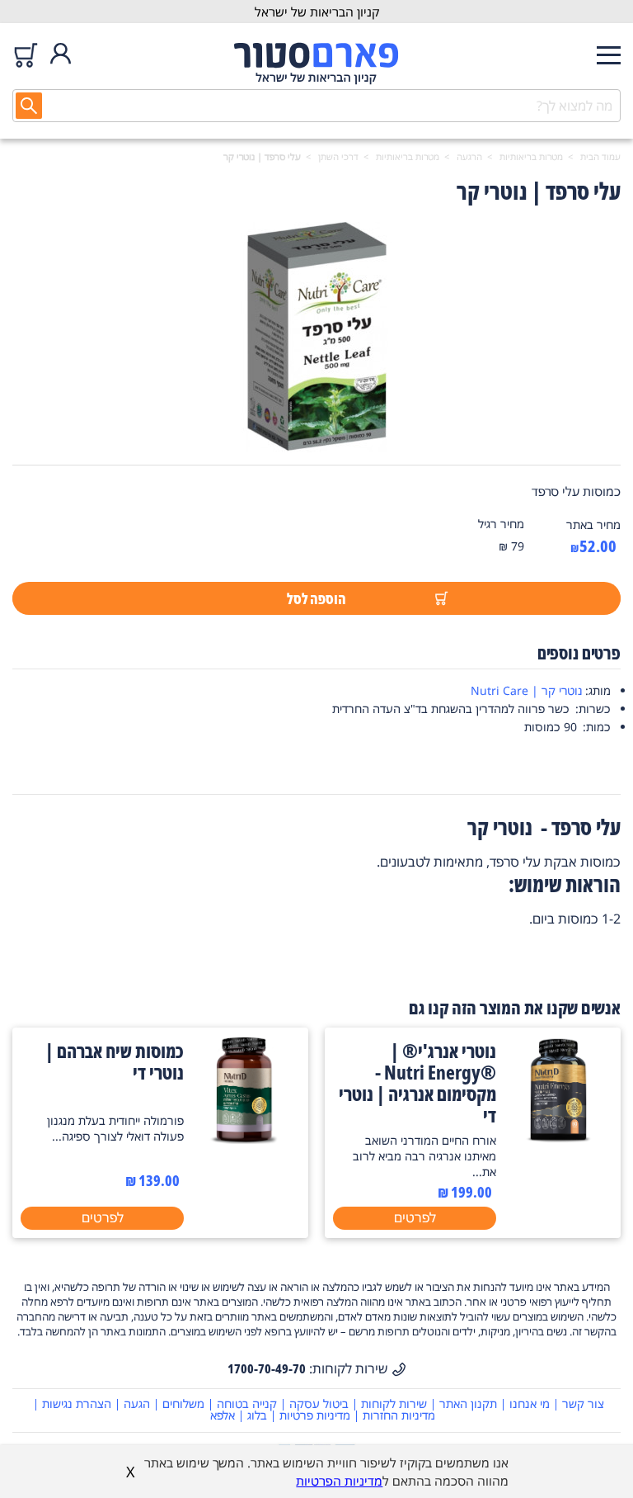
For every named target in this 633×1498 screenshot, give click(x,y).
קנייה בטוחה (247, 1403)
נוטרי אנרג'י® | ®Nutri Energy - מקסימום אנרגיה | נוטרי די (417, 1082)
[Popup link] (316, 339)
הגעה (137, 1403)
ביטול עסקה (319, 1403)
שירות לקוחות (394, 1403)
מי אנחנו (529, 1403)
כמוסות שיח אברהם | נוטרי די (114, 1061)
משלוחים (183, 1403)
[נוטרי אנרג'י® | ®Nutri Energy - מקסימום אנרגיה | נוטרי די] (558, 1139)
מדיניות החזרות (399, 1415)
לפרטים (415, 1217)
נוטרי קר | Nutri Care (527, 690)
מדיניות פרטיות (314, 1415)
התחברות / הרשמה (60, 55)
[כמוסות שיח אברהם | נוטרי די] (246, 1139)
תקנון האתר (468, 1403)
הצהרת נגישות (76, 1403)
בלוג (257, 1415)
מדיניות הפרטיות (339, 1480)
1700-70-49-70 (266, 1368)
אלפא (222, 1415)
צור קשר (583, 1403)
